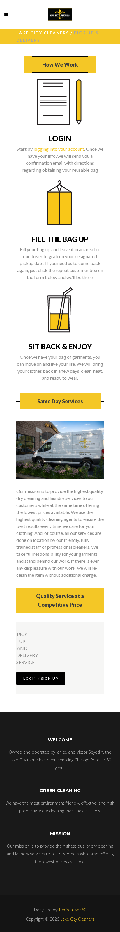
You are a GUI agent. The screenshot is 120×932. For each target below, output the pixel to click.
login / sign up (40, 678)
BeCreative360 (72, 910)
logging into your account (58, 149)
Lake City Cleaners (42, 32)
